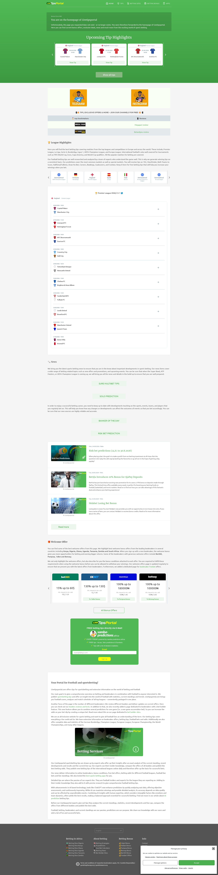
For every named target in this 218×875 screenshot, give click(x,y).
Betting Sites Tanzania (76, 853)
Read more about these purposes (166, 857)
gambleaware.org (102, 865)
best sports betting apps (96, 775)
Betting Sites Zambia (75, 855)
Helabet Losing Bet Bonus (103, 503)
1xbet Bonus (125, 843)
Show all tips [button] (109, 74)
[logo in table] (80, 125)
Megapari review (141, 125)
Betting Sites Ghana (75, 848)
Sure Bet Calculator (103, 848)
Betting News (101, 850)
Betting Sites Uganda (76, 850)
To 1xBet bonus (94, 599)
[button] (213, 848)
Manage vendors (150, 857)
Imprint (190, 868)
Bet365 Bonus (126, 853)
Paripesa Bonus (126, 848)
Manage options (160, 863)
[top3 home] (80, 133)
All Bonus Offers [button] (109, 610)
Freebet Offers (126, 855)
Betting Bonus (153, 3)
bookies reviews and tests (79, 706)
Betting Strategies (102, 843)
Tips (121, 3)
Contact (145, 843)
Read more (63, 526)
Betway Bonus (126, 850)
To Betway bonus (153, 599)
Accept (196, 863)
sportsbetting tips (64, 696)
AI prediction (100, 845)
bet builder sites (133, 712)
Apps (168, 3)
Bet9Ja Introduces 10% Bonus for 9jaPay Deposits (115, 477)
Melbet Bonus (126, 845)
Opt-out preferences (171, 868)
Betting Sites (135, 3)
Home (111, 3)
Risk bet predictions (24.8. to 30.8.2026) (110, 450)
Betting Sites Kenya (75, 845)
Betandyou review (141, 132)
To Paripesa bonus (123, 599)
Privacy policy (183, 868)
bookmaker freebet (147, 566)
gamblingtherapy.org (87, 865)
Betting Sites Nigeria (75, 843)
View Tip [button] (73, 62)
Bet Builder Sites (102, 853)
